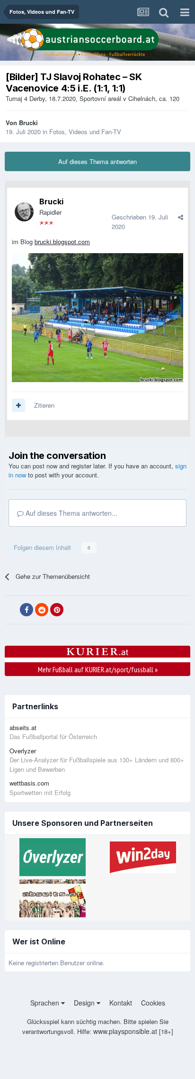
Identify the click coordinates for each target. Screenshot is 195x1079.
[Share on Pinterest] (56, 609)
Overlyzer (22, 750)
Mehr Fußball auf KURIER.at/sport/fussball (98, 669)
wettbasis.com (29, 782)
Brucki (28, 122)
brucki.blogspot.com (62, 241)
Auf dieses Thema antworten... (70, 513)
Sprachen (45, 1002)
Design (85, 1002)
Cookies (153, 1002)
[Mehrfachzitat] (18, 405)
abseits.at (22, 727)
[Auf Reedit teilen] (41, 609)
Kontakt (120, 1002)
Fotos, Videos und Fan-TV (85, 131)
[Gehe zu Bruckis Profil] (24, 211)
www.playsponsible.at (125, 1031)
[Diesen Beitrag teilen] (180, 216)
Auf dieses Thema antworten (97, 161)
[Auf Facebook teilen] (26, 609)
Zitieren (44, 405)
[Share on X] (11, 610)
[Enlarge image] (97, 316)
